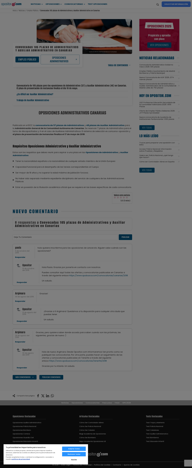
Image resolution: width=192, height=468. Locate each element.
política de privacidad (21, 459)
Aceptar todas (74, 449)
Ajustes (74, 459)
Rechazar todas (74, 454)
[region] (46, 454)
